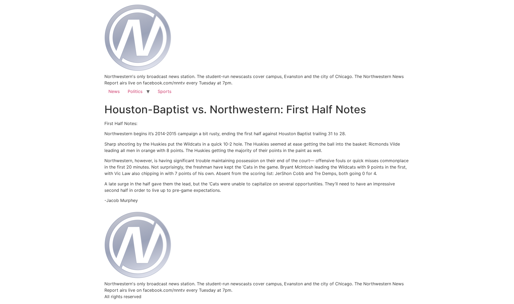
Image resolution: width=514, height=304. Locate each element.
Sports (164, 91)
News (114, 91)
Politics (135, 91)
